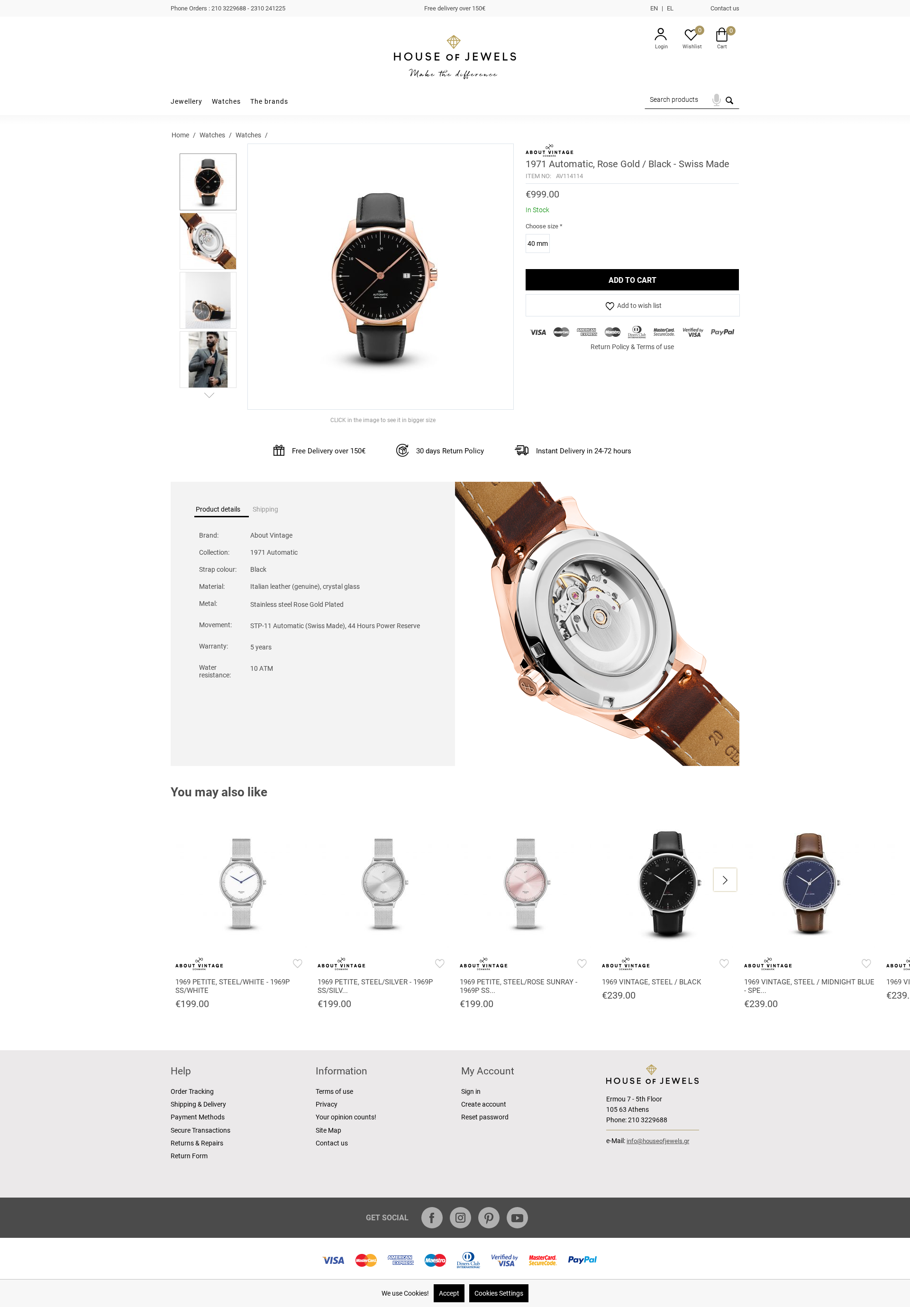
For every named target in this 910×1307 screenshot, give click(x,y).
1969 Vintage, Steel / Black (651, 982)
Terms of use (655, 347)
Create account (483, 1104)
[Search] (729, 103)
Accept (449, 1293)
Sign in (471, 1091)
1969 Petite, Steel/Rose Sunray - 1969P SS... (518, 986)
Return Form (189, 1156)
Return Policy (610, 347)
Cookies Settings (498, 1293)
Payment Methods (198, 1117)
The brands (269, 101)
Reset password (485, 1117)
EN (654, 8)
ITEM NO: (538, 176)
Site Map (328, 1130)
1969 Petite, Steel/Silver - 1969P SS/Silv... (375, 986)
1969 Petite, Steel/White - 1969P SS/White (232, 986)
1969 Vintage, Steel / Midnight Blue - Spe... (809, 986)
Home (180, 135)
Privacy (326, 1104)
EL (670, 8)
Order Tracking (192, 1091)
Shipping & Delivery (198, 1104)
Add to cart (632, 280)
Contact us (724, 8)
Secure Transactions (200, 1130)
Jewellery (186, 101)
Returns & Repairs (197, 1143)
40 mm (538, 243)
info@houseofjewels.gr (658, 1141)
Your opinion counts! (346, 1117)
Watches (226, 101)
